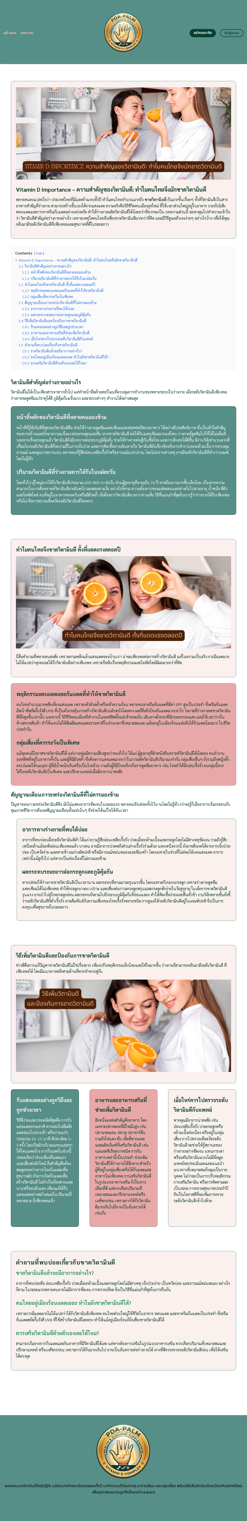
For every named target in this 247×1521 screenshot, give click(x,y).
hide (39, 253)
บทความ (27, 33)
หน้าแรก (10, 33)
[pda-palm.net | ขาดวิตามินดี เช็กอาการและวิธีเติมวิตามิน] (123, 32)
